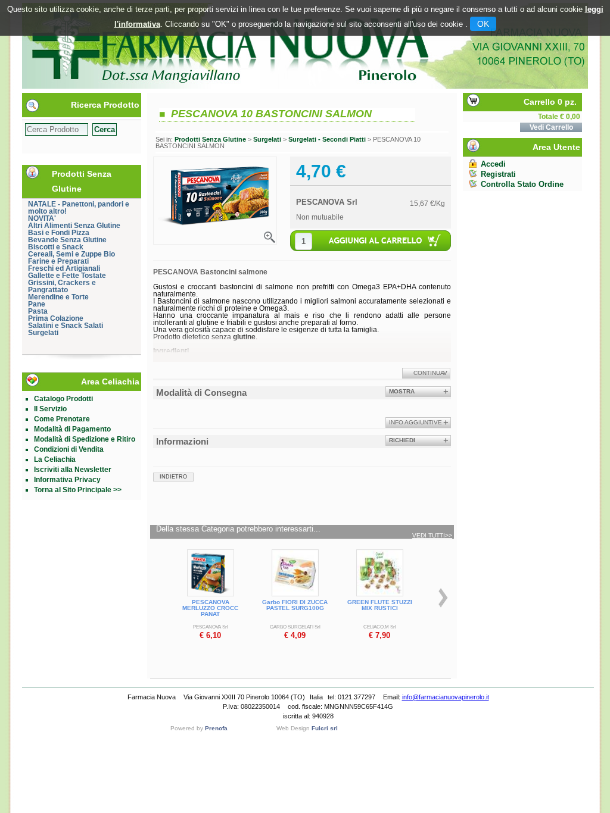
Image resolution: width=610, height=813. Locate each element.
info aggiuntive (415, 422)
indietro (173, 477)
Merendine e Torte (58, 297)
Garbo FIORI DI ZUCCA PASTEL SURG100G (295, 605)
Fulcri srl (325, 728)
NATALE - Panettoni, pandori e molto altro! (78, 207)
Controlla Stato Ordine (522, 184)
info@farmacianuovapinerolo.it (445, 697)
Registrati (498, 174)
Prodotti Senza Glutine (210, 139)
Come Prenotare (62, 419)
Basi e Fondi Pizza (58, 233)
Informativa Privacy (67, 480)
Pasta (38, 311)
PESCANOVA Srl (326, 202)
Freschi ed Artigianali (64, 268)
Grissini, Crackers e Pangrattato (62, 286)
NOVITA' (42, 218)
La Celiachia (55, 459)
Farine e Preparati (58, 261)
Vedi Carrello (551, 127)
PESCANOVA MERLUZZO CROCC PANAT (210, 608)
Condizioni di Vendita (69, 449)
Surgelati (43, 333)
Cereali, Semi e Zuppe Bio (71, 254)
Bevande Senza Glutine (67, 240)
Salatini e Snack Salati (65, 325)
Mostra (402, 391)
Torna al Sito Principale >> (78, 490)
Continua (428, 373)
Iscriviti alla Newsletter (72, 469)
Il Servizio (50, 409)
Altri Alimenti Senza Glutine (74, 225)
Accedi (493, 164)
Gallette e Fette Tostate (67, 275)
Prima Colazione (55, 318)
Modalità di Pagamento (72, 429)
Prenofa (216, 728)
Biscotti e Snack (55, 247)
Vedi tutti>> (432, 536)
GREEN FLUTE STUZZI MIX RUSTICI (379, 605)
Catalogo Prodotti (63, 399)
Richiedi (402, 440)
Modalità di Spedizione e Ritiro (84, 439)
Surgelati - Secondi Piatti (327, 139)
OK (483, 24)
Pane (36, 304)
